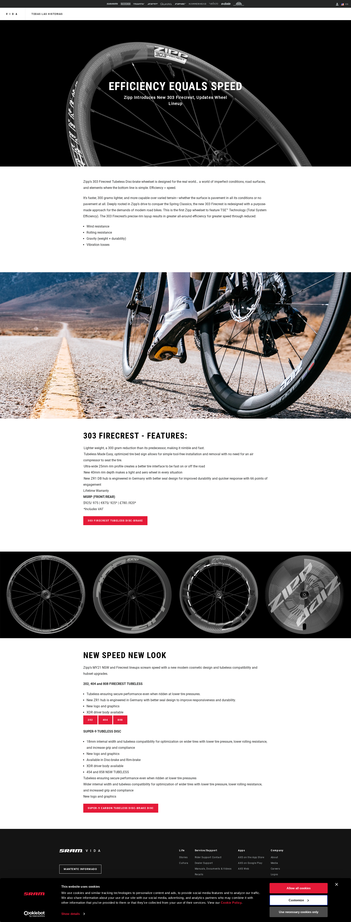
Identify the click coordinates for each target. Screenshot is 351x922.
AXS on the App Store (251, 857)
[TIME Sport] (180, 4)
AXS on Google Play (250, 863)
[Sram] (112, 4)
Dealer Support (204, 863)
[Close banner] (336, 884)
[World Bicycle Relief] (238, 4)
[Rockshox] (125, 4)
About (274, 857)
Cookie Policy (231, 902)
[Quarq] (166, 4)
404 (105, 719)
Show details (70, 913)
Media (274, 863)
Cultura (183, 863)
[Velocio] (213, 4)
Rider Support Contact (208, 857)
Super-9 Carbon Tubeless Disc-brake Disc (121, 808)
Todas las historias (47, 14)
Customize (296, 900)
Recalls (199, 874)
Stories (183, 857)
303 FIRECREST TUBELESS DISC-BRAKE (115, 520)
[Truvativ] (138, 4)
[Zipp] (152, 4)
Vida (12, 14)
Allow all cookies (299, 888)
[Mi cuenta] (337, 4)
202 (90, 719)
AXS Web (243, 868)
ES (346, 4)
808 (120, 719)
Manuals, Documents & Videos (213, 868)
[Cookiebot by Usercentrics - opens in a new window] (34, 914)
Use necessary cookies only (298, 912)
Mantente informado (80, 869)
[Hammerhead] (197, 4)
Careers (275, 868)
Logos (274, 874)
